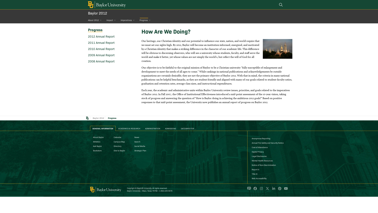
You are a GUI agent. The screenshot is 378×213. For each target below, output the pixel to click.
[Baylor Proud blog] (249, 189)
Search (137, 141)
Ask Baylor (97, 146)
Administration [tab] (152, 128)
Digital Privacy (258, 151)
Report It (255, 169)
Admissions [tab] (170, 128)
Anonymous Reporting (261, 138)
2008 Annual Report (101, 61)
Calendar (117, 137)
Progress (144, 20)
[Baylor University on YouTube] (285, 189)
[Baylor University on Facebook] (255, 189)
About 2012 (93, 20)
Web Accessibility (259, 178)
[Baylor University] (106, 4)
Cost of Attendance (260, 147)
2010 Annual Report (101, 49)
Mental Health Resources (262, 160)
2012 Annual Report (101, 36)
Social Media (139, 146)
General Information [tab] (102, 128)
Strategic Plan (140, 150)
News (136, 137)
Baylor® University (144, 188)
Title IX (254, 173)
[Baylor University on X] (267, 189)
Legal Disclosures (259, 156)
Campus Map (119, 141)
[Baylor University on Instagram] (261, 189)
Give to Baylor (119, 150)
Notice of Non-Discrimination (264, 165)
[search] (281, 4)
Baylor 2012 (97, 13)
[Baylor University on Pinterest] (279, 189)
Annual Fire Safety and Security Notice (268, 142)
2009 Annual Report (101, 55)
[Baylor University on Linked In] (273, 189)
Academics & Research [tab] (129, 128)
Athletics (96, 141)
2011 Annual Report (101, 42)
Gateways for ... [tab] (188, 128)
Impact (109, 20)
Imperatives (126, 20)
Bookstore (97, 150)
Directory (117, 146)
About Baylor (98, 137)
